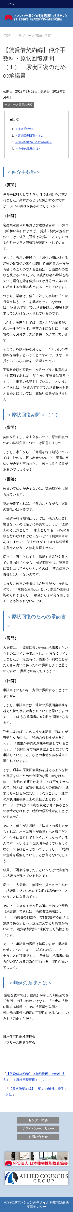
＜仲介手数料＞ (25, 128)
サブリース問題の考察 (18, 104)
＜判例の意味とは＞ (28, 148)
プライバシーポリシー (38, 1128)
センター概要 (38, 1120)
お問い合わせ (38, 1137)
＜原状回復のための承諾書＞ (33, 142)
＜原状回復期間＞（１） (30, 135)
